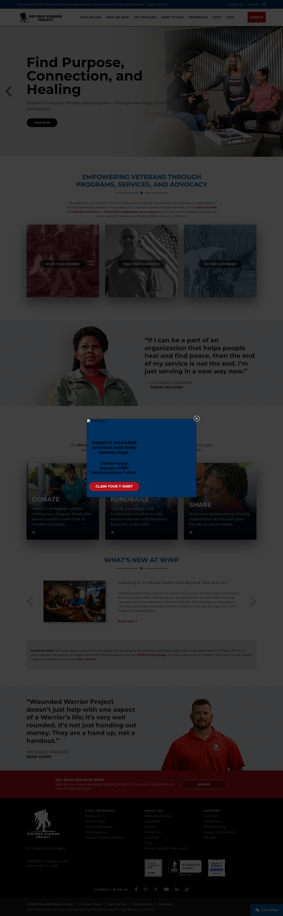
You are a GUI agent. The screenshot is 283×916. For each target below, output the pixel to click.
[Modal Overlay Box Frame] (141, 458)
